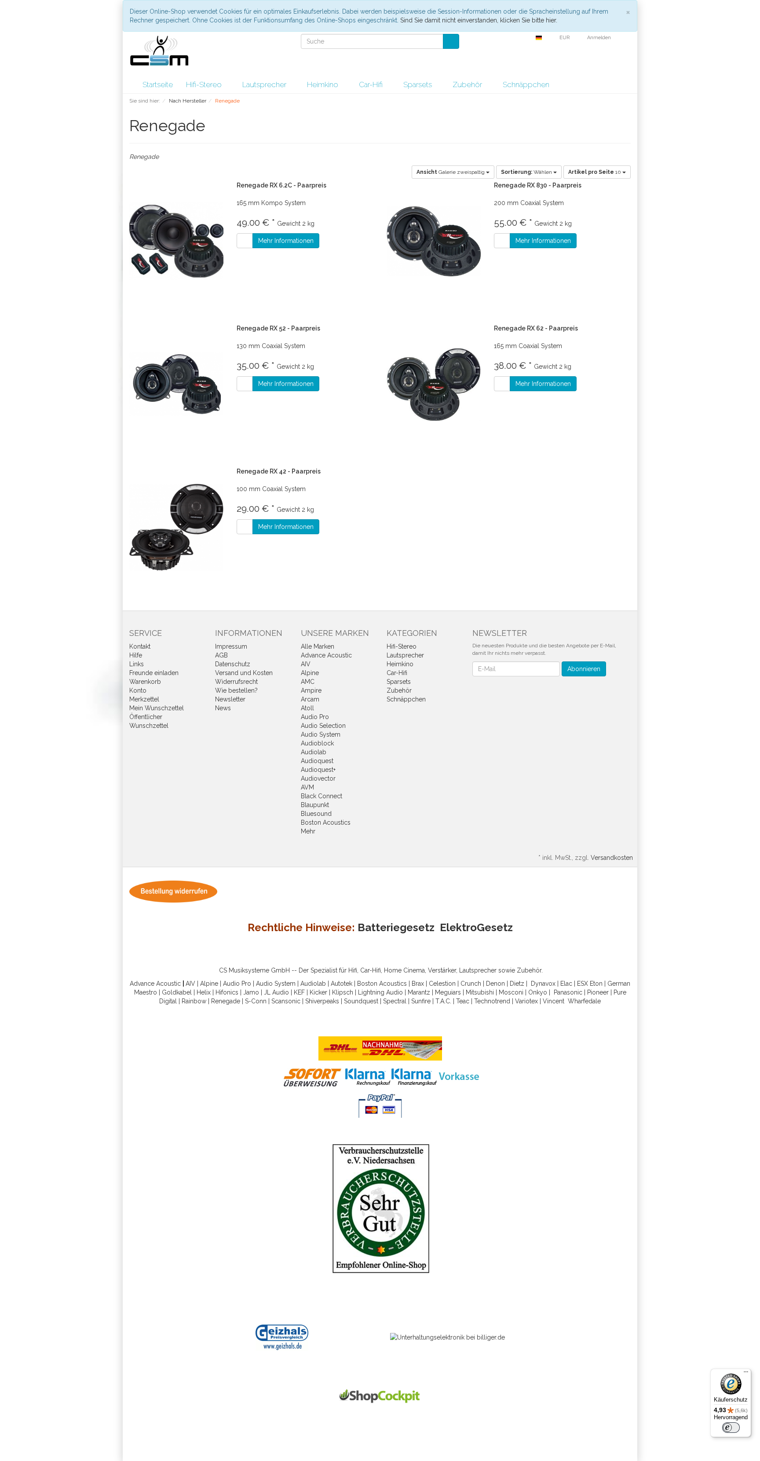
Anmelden (599, 37)
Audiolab (313, 752)
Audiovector (318, 778)
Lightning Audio (380, 992)
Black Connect (321, 796)
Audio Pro (315, 716)
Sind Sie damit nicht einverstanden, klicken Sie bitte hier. (478, 20)
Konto (137, 690)
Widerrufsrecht (236, 681)
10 (595, 172)
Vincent (553, 1001)
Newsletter (230, 699)
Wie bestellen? (236, 690)
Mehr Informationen (286, 240)
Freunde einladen (154, 672)
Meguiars (448, 992)
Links (136, 664)
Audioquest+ (318, 769)
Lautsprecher (265, 84)
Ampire (311, 690)
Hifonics (227, 992)
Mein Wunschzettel (156, 708)
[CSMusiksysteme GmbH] (163, 53)
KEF (299, 992)
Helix (204, 992)
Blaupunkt (315, 804)
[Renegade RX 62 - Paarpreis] (434, 384)
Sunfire (421, 1001)
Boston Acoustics (326, 822)
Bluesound (316, 813)
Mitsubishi (480, 992)
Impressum (231, 646)
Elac (566, 983)
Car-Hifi (371, 84)
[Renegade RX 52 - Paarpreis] (176, 384)
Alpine (310, 672)
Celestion (442, 983)
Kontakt (139, 646)
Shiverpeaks (322, 1001)
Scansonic (285, 1001)
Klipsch (342, 992)
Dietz (517, 983)
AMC (307, 681)
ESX (582, 983)
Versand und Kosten (244, 672)
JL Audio (276, 992)
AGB (221, 655)
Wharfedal (582, 1001)
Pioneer (598, 992)
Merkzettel (144, 699)
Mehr (308, 831)
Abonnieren (583, 668)
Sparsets (418, 84)
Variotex (526, 1001)
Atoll (307, 708)
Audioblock (317, 743)
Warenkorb (145, 681)
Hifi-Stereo (204, 84)
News (223, 708)
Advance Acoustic (326, 655)
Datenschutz (232, 664)
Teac (462, 1001)
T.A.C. (443, 1001)
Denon (495, 983)
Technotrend (492, 1001)
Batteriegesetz (396, 927)
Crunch (470, 983)
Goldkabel (177, 992)
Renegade (225, 1001)
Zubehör (468, 84)
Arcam (310, 699)
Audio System (320, 734)
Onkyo (537, 992)
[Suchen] (451, 41)
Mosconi (511, 992)
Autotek (341, 983)
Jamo (251, 992)
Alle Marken (317, 646)
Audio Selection (323, 725)
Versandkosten (612, 857)
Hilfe (135, 655)
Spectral (394, 1001)
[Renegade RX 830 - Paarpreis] (434, 241)
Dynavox (543, 983)
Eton (596, 983)
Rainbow (194, 1001)
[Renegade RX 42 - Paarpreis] (176, 527)
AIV (306, 664)
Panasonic (568, 992)
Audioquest (317, 760)
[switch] (731, 1427)
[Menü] (746, 1374)
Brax (418, 983)
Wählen (527, 172)
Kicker (318, 992)
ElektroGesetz (476, 927)
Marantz (419, 992)
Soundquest (361, 1001)
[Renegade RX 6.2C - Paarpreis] (176, 241)
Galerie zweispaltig (451, 172)
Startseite (157, 84)
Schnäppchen (526, 84)
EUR (565, 37)
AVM (307, 787)
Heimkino (323, 84)
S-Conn (256, 1001)
